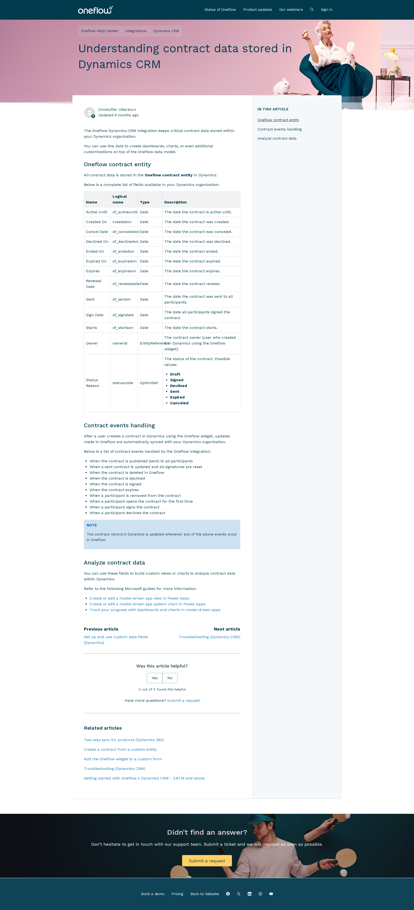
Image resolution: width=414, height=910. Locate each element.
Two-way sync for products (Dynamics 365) (124, 740)
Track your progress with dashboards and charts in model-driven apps (155, 609)
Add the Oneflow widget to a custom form (123, 759)
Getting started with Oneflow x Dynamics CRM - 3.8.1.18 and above (144, 778)
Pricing (177, 894)
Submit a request (183, 700)
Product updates (257, 9)
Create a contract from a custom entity (120, 749)
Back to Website (204, 894)
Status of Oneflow (220, 9)
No (169, 678)
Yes (155, 678)
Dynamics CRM (166, 31)
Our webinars (291, 9)
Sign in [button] (326, 9)
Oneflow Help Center (100, 31)
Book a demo (152, 894)
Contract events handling (280, 129)
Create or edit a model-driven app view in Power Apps (139, 598)
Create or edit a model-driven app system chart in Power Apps (147, 604)
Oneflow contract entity (278, 120)
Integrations (136, 31)
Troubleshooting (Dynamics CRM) (209, 637)
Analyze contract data (277, 138)
